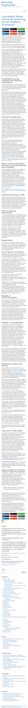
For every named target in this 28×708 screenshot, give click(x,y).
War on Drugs (6, 630)
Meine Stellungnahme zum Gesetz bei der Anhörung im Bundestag (13, 189)
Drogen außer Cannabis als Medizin (11, 593)
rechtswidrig (6, 160)
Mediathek (5, 613)
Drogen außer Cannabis (8, 592)
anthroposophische (15, 452)
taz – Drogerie (6, 648)
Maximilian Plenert (21, 27)
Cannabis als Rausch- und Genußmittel (11, 588)
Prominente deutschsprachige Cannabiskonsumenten (14, 617)
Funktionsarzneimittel (17, 372)
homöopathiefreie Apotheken (11, 489)
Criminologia (5, 643)
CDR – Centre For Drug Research (10, 641)
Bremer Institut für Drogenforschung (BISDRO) (13, 655)
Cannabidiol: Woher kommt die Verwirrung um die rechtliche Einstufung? (13, 20)
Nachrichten (5, 614)
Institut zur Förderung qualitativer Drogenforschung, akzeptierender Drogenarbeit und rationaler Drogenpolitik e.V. (14, 667)
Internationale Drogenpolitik (9, 610)
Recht (4, 619)
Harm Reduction (6, 607)
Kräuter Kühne (5, 346)
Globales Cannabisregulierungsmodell (11, 700)
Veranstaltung (6, 625)
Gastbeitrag (5, 604)
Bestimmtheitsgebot (16, 127)
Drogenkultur (6, 595)
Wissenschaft (6, 632)
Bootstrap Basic (18, 706)
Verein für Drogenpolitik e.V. (9, 686)
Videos (4, 626)
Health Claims (10, 405)
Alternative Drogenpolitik (8, 3)
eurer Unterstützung (16, 547)
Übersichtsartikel (6, 622)
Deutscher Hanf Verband (8, 684)
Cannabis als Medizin (7, 580)
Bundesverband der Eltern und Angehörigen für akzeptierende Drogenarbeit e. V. (13, 639)
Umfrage (5, 623)
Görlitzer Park (6, 606)
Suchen (23, 572)
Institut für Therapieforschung (9, 664)
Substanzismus (6, 621)
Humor (4, 608)
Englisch (5, 602)
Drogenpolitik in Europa (8, 600)
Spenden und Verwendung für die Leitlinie (16, 553)
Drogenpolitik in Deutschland (9, 596)
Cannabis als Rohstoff (8, 589)
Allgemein (5, 520)
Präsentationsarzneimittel (16, 369)
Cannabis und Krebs (7, 591)
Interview (5, 611)
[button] (5, 29)
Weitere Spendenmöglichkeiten (8, 564)
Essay (4, 603)
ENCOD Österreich (7, 644)
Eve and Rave (6, 685)
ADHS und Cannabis (8, 581)
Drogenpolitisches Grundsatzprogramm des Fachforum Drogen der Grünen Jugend (12, 694)
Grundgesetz (4, 141)
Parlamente (5, 615)
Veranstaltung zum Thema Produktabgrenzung (12, 421)
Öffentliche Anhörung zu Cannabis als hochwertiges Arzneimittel (12, 628)
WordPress (9, 706)
